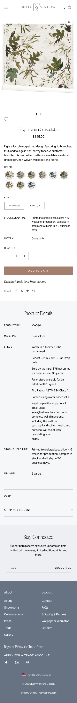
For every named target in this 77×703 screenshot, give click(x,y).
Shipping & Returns (54, 614)
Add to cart (38, 270)
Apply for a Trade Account (27, 655)
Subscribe (63, 568)
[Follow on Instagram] (17, 663)
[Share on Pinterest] (27, 291)
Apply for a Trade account (31, 281)
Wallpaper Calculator (55, 621)
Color (8, 167)
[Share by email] (33, 291)
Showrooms (12, 607)
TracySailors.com (46, 692)
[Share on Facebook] (16, 291)
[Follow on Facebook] (6, 663)
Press (7, 621)
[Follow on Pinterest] (27, 663)
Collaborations (13, 614)
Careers (47, 628)
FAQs (45, 607)
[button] (9, 175)
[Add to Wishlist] (7, 119)
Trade (7, 628)
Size (6, 197)
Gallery (8, 635)
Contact (47, 601)
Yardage (14, 205)
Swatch (35, 205)
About (8, 601)
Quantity (9, 248)
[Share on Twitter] (21, 291)
